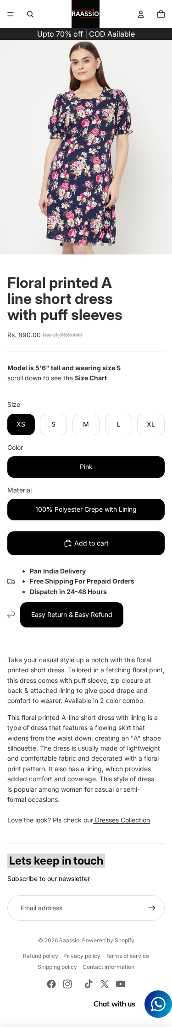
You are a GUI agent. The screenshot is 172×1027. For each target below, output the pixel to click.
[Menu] (10, 14)
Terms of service (127, 955)
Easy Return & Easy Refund (71, 614)
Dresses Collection (121, 820)
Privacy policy (81, 955)
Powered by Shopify (108, 940)
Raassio (69, 940)
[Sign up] (152, 908)
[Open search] (30, 14)
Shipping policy (57, 966)
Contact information (108, 966)
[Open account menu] (141, 14)
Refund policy (40, 955)
